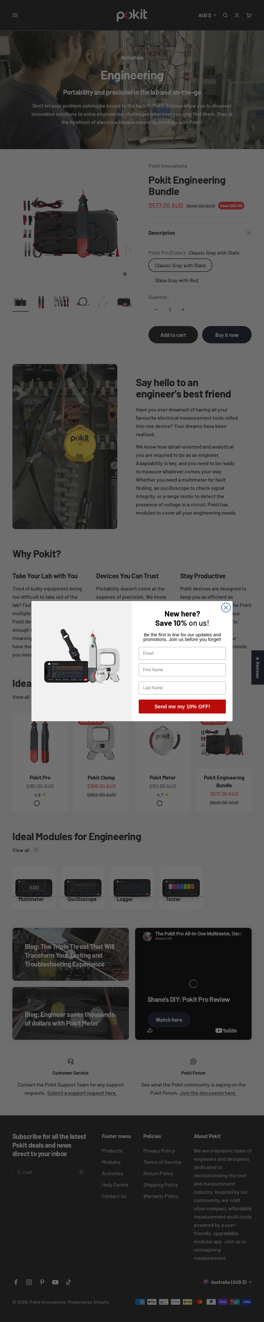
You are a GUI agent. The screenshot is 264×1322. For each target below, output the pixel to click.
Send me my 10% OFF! (182, 706)
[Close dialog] (225, 607)
